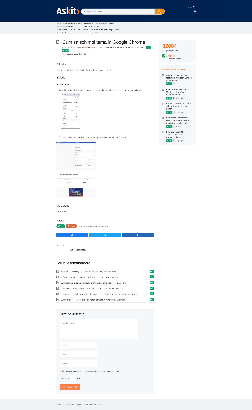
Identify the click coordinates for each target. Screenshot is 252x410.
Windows (79, 23)
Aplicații (66, 33)
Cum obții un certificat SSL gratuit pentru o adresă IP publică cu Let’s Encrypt (177, 120)
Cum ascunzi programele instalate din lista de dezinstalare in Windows (92, 288)
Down (72, 226)
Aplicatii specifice (81, 29)
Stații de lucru (68, 29)
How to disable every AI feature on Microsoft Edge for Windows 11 (90, 271)
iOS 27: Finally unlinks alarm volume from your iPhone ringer (178, 106)
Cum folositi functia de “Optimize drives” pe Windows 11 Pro (176, 92)
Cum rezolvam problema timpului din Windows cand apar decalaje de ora (93, 283)
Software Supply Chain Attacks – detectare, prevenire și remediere (90, 277)
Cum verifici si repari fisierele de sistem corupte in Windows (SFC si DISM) (93, 300)
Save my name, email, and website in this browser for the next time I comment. (90, 371)
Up (62, 226)
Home (58, 23)
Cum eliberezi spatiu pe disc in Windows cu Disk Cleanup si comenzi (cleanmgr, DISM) (98, 294)
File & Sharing (68, 23)
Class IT (99, 404)
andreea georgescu (89, 47)
